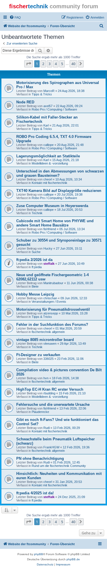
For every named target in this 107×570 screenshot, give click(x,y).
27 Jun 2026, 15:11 (69, 248)
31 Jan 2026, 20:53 (68, 481)
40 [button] (73, 63)
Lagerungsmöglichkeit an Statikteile (48, 156)
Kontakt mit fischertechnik (49, 182)
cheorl (47, 179)
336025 (48, 358)
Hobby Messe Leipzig (35, 294)
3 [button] (50, 63)
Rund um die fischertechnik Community (59, 465)
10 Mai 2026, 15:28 (74, 313)
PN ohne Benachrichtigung (40, 458)
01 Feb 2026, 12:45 (66, 462)
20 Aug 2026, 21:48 (70, 144)
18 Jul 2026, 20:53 (69, 209)
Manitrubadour (53, 283)
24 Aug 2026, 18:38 (71, 91)
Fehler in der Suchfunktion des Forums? (52, 324)
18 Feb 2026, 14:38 (65, 378)
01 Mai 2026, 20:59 (68, 328)
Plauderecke (40, 412)
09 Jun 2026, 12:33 (73, 298)
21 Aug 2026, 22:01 (65, 125)
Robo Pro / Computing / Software (54, 109)
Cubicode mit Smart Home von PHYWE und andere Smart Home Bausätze (55, 223)
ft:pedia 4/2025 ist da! (35, 493)
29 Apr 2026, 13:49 (73, 343)
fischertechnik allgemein (48, 332)
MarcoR (48, 91)
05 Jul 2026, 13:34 (72, 229)
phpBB (38, 554)
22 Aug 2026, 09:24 (69, 106)
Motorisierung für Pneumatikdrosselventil (53, 309)
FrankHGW (51, 447)
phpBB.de (73, 559)
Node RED (25, 102)
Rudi (46, 427)
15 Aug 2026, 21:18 (65, 160)
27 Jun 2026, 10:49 (71, 263)
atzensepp (50, 313)
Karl (46, 125)
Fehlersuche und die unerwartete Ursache (53, 404)
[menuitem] (15, 17)
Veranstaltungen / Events (49, 301)
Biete (35, 286)
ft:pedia (37, 267)
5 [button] (62, 63)
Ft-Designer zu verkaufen (38, 355)
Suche (36, 252)
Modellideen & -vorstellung (50, 163)
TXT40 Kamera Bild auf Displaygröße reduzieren (58, 190)
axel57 (48, 106)
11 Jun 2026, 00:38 (80, 283)
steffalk (48, 263)
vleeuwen (49, 343)
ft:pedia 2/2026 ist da (34, 260)
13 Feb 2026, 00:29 (66, 427)
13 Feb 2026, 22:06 (72, 408)
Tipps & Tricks (42, 94)
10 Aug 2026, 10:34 (68, 179)
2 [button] (43, 63)
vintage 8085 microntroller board (45, 340)
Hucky (48, 248)
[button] (28, 63)
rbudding (49, 393)
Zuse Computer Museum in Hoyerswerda (52, 206)
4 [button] (56, 63)
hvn (46, 378)
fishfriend (49, 229)
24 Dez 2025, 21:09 (71, 497)
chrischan (50, 298)
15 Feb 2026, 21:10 (72, 393)
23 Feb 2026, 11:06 (70, 358)
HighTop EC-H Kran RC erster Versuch (49, 389)
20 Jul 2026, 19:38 (69, 194)
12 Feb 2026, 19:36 (76, 447)
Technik (37, 213)
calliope (48, 144)
